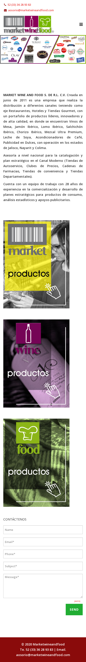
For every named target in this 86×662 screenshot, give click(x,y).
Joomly (77, 601)
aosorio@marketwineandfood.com (31, 10)
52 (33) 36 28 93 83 (19, 5)
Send (74, 609)
